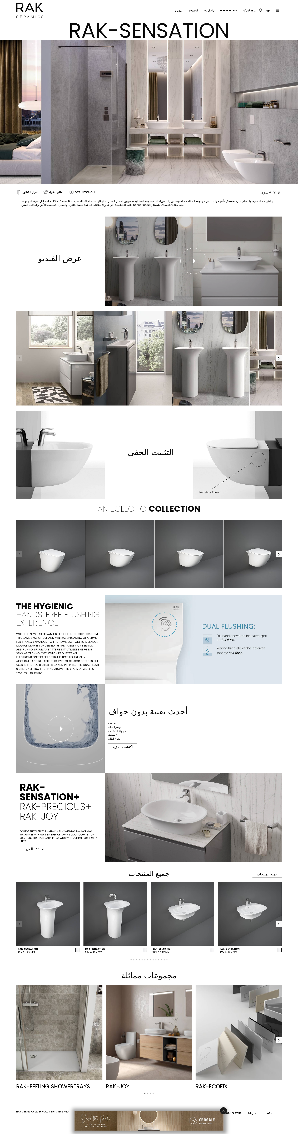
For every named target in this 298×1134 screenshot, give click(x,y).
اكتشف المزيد (34, 848)
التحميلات (193, 10)
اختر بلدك (251, 1113)
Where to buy (228, 10)
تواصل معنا (209, 10)
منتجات (178, 10)
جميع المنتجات (267, 874)
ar (267, 10)
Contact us (233, 1113)
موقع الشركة (249, 10)
